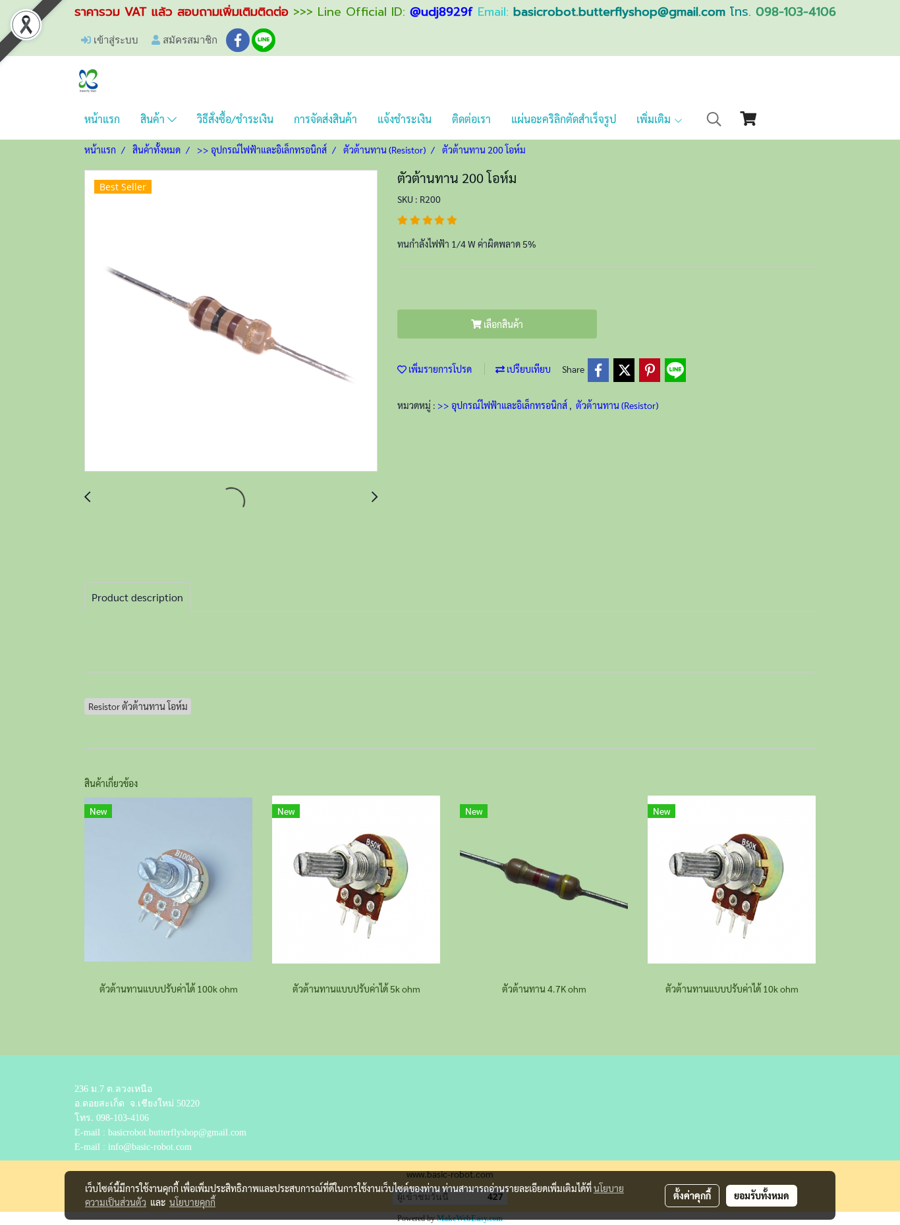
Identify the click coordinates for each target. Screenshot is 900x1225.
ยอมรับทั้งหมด (761, 1195)
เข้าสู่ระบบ (114, 39)
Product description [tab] (137, 597)
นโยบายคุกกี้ (192, 1202)
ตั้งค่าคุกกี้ (692, 1195)
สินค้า (153, 119)
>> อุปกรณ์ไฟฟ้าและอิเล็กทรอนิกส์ (503, 405)
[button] (714, 119)
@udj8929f (441, 12)
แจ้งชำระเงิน (405, 119)
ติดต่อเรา (471, 119)
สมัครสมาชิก (188, 39)
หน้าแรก (102, 119)
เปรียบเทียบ (528, 369)
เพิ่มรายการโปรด (439, 369)
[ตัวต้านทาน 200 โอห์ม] (231, 321)
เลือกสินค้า (502, 324)
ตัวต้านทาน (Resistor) (617, 405)
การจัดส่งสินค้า (325, 119)
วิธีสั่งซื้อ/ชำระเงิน (235, 119)
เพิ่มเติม (654, 119)
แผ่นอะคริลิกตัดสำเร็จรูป (563, 119)
